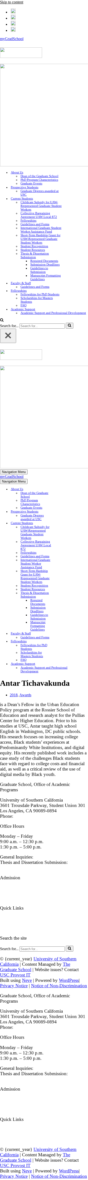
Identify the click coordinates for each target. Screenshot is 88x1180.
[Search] (2, 320)
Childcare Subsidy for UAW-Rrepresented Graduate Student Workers (41, 206)
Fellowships (28, 220)
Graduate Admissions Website (27, 887)
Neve (27, 980)
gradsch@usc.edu (50, 856)
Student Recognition (34, 246)
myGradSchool (11, 39)
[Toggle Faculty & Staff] (61, 634)
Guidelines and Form (20, 928)
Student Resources (33, 250)
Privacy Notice (14, 985)
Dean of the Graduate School (39, 176)
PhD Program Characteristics (39, 180)
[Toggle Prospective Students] (61, 512)
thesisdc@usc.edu (16, 867)
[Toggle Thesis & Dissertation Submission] (61, 595)
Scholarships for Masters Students (37, 299)
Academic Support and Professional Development (53, 313)
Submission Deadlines (45, 264)
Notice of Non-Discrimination (59, 985)
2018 (14, 695)
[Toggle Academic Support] (85, 664)
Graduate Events (31, 183)
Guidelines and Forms (35, 224)
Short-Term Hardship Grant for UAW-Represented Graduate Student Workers (40, 239)
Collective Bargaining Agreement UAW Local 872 (39, 215)
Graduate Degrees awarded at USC (40, 192)
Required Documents (44, 261)
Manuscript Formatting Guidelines (45, 277)
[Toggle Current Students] (61, 523)
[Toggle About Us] (61, 489)
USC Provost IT (15, 974)
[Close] (8, 336)
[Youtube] (13, 30)
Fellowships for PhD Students (40, 294)
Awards (25, 695)
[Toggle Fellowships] (61, 641)
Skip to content (11, 2)
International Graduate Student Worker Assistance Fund (41, 229)
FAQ (23, 305)
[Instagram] (13, 24)
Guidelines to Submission (39, 270)
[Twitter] (13, 17)
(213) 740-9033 (29, 816)
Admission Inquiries (19, 898)
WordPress (69, 980)
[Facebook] (13, 11)
